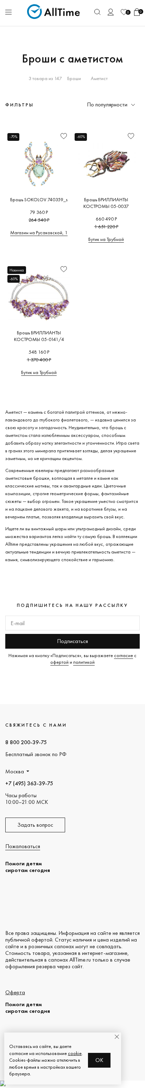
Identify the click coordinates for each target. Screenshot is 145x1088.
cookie (75, 1053)
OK (99, 1060)
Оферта (15, 992)
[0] (124, 12)
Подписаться (72, 641)
